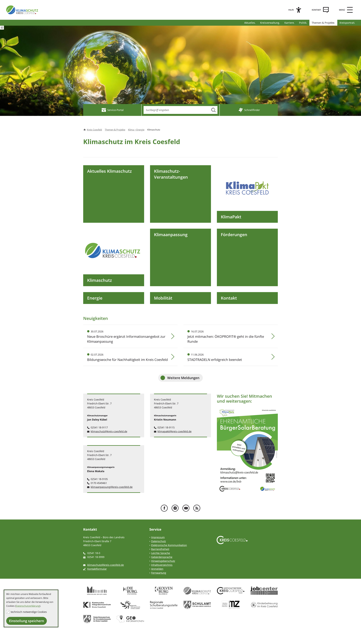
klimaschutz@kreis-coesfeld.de (109, 431)
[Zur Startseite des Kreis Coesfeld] (22, 10)
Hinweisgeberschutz (163, 561)
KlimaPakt (231, 217)
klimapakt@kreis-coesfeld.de (174, 431)
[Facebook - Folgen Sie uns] (164, 508)
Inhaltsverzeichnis (161, 565)
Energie (94, 298)
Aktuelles (249, 22)
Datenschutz (158, 541)
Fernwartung (158, 572)
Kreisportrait (347, 22)
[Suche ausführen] (213, 110)
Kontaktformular (97, 569)
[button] (345, 10)
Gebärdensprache (161, 557)
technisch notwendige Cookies (29, 612)
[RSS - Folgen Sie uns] (196, 508)
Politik (302, 22)
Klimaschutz (99, 280)
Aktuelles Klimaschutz (109, 171)
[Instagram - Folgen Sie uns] (175, 508)
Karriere (289, 22)
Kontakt (229, 298)
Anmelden (157, 569)
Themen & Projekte (323, 22)
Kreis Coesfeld (94, 129)
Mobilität (163, 298)
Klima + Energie (136, 129)
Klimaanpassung (171, 234)
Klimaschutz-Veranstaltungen (171, 174)
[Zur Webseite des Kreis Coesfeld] (232, 542)
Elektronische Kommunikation (169, 545)
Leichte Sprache (160, 553)
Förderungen (234, 234)
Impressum (158, 537)
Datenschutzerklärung (28, 605)
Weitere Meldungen (183, 377)
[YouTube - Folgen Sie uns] (185, 508)
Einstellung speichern (26, 620)
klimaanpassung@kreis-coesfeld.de (112, 487)
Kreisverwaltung (269, 22)
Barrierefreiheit (160, 549)
